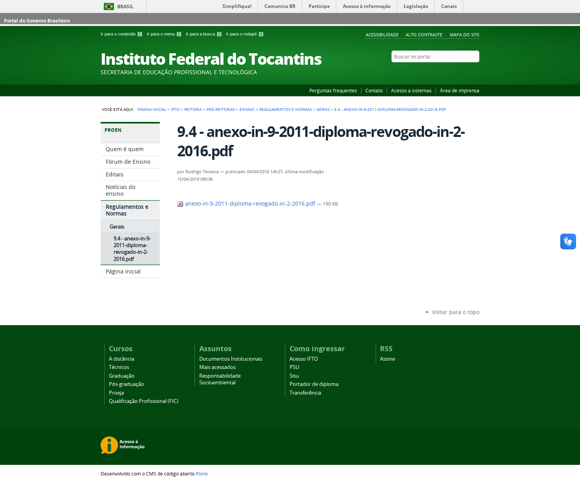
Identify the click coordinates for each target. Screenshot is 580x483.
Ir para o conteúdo (121, 34)
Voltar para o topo (455, 312)
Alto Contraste (424, 34)
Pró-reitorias (220, 109)
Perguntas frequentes (333, 90)
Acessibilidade (382, 34)
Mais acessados (217, 367)
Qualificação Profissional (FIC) (143, 401)
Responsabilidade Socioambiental (220, 379)
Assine (387, 359)
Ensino (246, 109)
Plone (202, 473)
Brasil (125, 6)
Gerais (322, 109)
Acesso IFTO (304, 359)
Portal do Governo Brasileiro (37, 20)
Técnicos (119, 367)
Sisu (294, 376)
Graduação (122, 376)
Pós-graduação (126, 384)
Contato (374, 90)
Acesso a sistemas (411, 90)
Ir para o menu (163, 34)
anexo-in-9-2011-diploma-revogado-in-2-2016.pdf (250, 203)
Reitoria (193, 109)
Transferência (305, 392)
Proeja (116, 392)
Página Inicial (151, 109)
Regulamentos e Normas (285, 109)
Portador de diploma (314, 384)
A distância (121, 359)
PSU (294, 367)
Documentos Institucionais (230, 359)
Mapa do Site (464, 34)
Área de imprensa (459, 90)
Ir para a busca (203, 34)
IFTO (175, 109)
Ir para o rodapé (244, 34)
